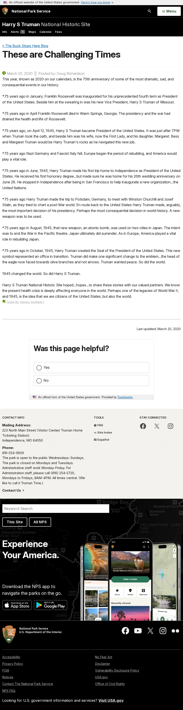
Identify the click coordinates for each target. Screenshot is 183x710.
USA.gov (101, 677)
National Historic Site (46, 24)
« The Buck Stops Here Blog (25, 46)
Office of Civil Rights (110, 684)
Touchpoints (125, 397)
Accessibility (11, 657)
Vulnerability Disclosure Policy (117, 670)
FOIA (5, 670)
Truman (24, 302)
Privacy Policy (12, 664)
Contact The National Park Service (27, 684)
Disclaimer (102, 664)
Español (103, 439)
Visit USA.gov (111, 700)
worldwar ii (37, 302)
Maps (32, 32)
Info (4, 32)
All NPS (40, 522)
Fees (58, 32)
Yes (47, 367)
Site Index (104, 432)
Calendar (46, 32)
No (46, 380)
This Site (15, 522)
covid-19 (12, 302)
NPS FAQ (8, 691)
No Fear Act (103, 657)
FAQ (100, 425)
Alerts (17, 32)
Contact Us (12, 490)
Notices (7, 677)
